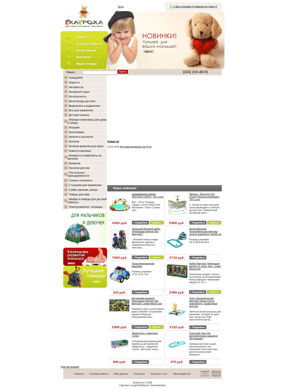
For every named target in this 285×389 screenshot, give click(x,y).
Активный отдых (79, 91)
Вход (121, 6)
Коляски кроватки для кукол (86, 146)
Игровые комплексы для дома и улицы (87, 121)
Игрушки (74, 127)
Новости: (113, 141)
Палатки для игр (79, 168)
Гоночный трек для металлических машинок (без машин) (203, 336)
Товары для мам (79, 194)
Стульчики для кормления (85, 185)
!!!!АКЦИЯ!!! (76, 77)
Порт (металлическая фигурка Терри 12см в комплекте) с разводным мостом (203, 302)
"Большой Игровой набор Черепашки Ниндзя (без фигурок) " (146, 231)
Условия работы (99, 374)
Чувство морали (70, 366)
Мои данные (121, 374)
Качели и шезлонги (81, 136)
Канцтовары (76, 132)
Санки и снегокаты (80, 180)
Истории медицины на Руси (135, 146)
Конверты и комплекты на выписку (85, 157)
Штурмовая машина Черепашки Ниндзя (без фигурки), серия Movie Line (147, 301)
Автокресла (76, 87)
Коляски (74, 141)
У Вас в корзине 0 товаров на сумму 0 (195, 6)
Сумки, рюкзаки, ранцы (83, 189)
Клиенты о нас (159, 374)
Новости (74, 82)
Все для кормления (81, 110)
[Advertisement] (164, 106)
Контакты (139, 374)
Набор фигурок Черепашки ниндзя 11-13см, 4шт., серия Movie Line (205, 266)
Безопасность (78, 96)
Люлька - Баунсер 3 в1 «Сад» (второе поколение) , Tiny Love (204, 197)
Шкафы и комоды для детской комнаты (87, 201)
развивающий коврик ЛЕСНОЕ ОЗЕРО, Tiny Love (147, 195)
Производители (182, 374)
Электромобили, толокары (86, 207)
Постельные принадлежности (78, 174)
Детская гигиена (79, 115)
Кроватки (74, 163)
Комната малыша (80, 150)
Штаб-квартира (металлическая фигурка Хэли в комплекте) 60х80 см (205, 231)
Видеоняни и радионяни (84, 105)
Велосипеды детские (82, 101)
